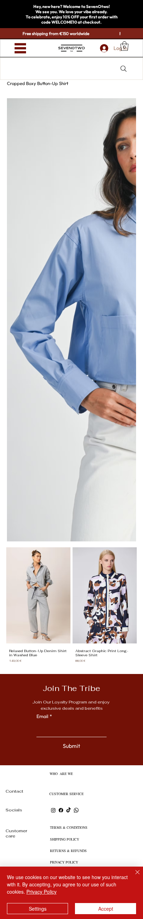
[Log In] (103, 48)
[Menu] (20, 48)
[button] (124, 46)
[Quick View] (38, 595)
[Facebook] (61, 810)
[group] (71, 606)
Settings (38, 908)
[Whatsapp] (76, 810)
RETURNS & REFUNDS (68, 850)
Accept (105, 908)
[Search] (123, 68)
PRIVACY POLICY (64, 862)
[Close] (133, 876)
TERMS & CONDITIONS (68, 827)
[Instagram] (53, 810)
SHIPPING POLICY (64, 839)
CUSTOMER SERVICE (66, 793)
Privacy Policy (41, 891)
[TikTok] (69, 810)
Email (44, 716)
